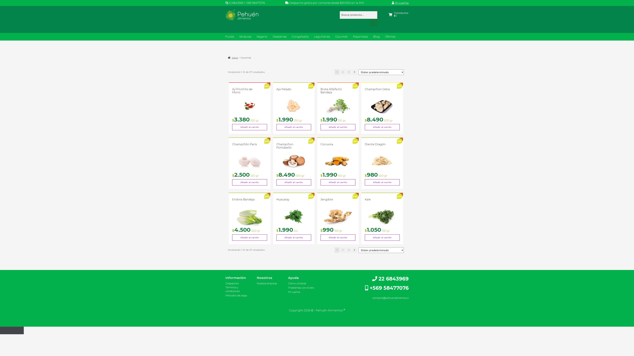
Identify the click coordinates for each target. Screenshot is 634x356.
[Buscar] (373, 22)
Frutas (229, 36)
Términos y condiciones (232, 289)
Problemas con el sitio (301, 287)
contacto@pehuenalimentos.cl (390, 298)
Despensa (279, 36)
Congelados (300, 36)
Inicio (235, 57)
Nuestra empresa (267, 283)
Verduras (245, 36)
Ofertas (390, 36)
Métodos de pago (236, 295)
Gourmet (341, 36)
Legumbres (322, 36)
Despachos (232, 283)
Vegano (262, 36)
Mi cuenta (402, 2)
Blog (376, 36)
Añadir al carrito (249, 127)
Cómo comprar (297, 283)
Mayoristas (360, 36)
